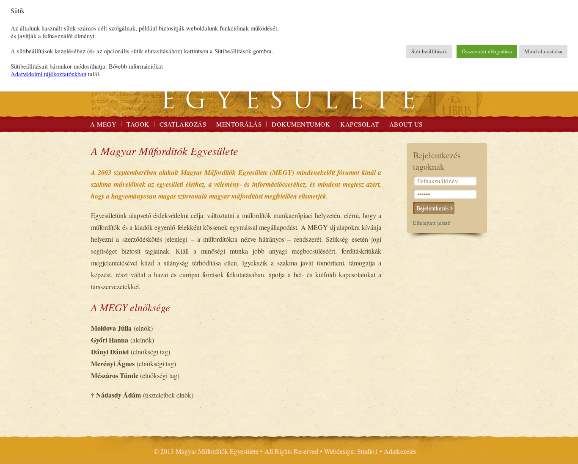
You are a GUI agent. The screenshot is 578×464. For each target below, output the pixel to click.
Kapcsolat (359, 124)
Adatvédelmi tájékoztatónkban (48, 74)
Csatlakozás (183, 124)
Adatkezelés (400, 451)
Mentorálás (238, 124)
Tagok (138, 124)
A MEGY (103, 124)
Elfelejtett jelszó (432, 222)
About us (406, 124)
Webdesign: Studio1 (351, 451)
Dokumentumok (301, 124)
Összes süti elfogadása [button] (487, 51)
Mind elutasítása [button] (543, 51)
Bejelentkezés (432, 208)
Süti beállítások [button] (429, 51)
